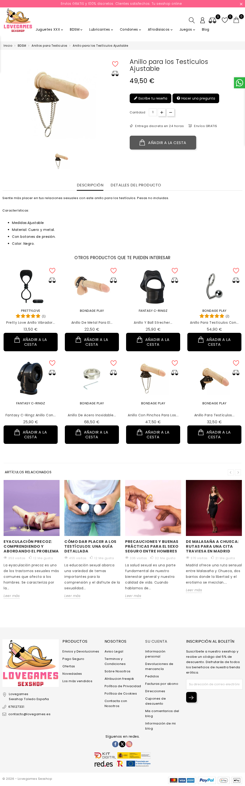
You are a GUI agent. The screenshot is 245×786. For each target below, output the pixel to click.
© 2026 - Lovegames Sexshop (27, 778)
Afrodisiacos (160, 29)
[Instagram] (129, 744)
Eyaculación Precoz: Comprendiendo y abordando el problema (31, 546)
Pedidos (152, 676)
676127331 (16, 706)
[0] (236, 20)
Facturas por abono (161, 683)
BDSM (76, 29)
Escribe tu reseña (152, 98)
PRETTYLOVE (30, 310)
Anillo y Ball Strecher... (153, 322)
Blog (205, 29)
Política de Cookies (121, 693)
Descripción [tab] (90, 185)
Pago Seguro (73, 659)
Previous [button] (231, 472)
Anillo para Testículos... (214, 415)
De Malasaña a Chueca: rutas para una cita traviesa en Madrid (212, 546)
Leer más (12, 595)
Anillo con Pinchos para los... (153, 415)
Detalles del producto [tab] (136, 185)
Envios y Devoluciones (80, 651)
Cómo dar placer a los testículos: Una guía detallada (90, 546)
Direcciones (155, 691)
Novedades (72, 673)
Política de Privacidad (123, 686)
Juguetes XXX (50, 29)
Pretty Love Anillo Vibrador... (30, 322)
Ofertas (68, 666)
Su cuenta (156, 641)
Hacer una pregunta (197, 98)
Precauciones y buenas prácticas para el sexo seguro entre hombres (151, 546)
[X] (122, 744)
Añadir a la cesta (166, 142)
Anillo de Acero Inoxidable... (92, 415)
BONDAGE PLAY (92, 310)
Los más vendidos (77, 681)
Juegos (187, 29)
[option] (62, 161)
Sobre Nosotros (118, 671)
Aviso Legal (114, 651)
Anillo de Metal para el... (92, 322)
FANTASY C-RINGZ (153, 310)
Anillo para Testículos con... (214, 322)
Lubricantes (101, 29)
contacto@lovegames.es (29, 714)
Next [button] (238, 472)
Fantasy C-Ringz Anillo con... (31, 415)
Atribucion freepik (119, 678)
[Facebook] (115, 744)
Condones (131, 29)
